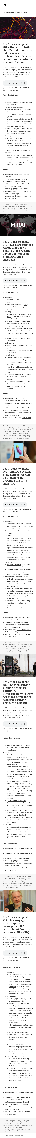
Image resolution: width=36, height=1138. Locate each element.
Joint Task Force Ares (9, 433)
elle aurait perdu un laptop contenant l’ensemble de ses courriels (19, 1017)
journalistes (28, 882)
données (10, 208)
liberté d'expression (22, 1125)
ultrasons (15, 887)
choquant (12, 1061)
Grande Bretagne (27, 880)
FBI (21, 1124)
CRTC (4, 1124)
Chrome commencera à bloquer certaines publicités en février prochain (20, 386)
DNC (15, 646)
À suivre (19, 598)
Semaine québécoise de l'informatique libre (15, 1129)
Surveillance (25, 437)
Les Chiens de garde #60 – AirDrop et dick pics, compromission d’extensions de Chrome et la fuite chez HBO (17, 476)
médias (5, 1127)
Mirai (26, 433)
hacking (19, 431)
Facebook (5, 431)
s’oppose (18, 1032)
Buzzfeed (30, 644)
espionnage (27, 430)
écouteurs (15, 880)
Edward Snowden (14, 1124)
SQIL (11, 979)
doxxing (19, 646)
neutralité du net (13, 435)
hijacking (22, 648)
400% (30, 817)
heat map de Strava (17, 109)
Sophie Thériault (23, 426)
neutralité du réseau (16, 210)
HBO (18, 648)
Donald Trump (19, 430)
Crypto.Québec (16, 710)
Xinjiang (27, 439)
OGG (13, 88)
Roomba (11, 652)
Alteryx (16, 428)
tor (7, 1131)
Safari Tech (11, 524)
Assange (12, 1001)
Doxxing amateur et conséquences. (20, 608)
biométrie (21, 428)
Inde (24, 208)
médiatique (23, 999)
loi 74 (30, 1125)
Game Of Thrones (11, 648)
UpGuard (5, 439)
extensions (25, 646)
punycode (14, 586)
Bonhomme (24, 189)
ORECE (27, 1127)
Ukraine (28, 652)
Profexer (24, 650)
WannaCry (21, 439)
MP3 (16, 88)
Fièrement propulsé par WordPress (13, 1135)
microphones (22, 883)
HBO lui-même (25, 581)
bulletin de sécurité (14, 150)
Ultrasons (10, 827)
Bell (24, 206)
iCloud (4, 882)
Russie (16, 652)
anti (29, 999)
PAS (20, 650)
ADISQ (20, 878)
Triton (9, 321)
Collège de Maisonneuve (25, 1122)
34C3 (25, 304)
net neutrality (6, 210)
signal (29, 885)
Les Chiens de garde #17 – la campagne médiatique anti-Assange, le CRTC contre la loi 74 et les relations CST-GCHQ (16, 924)
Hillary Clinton (26, 1124)
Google (14, 431)
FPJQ (20, 880)
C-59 (8, 302)
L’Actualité (26, 1112)
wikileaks (10, 1131)
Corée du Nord (10, 430)
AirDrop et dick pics (14, 564)
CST (7, 1124)
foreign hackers (18, 1027)
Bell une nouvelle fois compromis (19, 138)
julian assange (12, 1125)
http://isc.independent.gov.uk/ (17, 307)
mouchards (14, 121)
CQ (4, 4)
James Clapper (26, 431)
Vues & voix (26, 196)
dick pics (10, 646)
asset (30, 348)
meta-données (13, 883)
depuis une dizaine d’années (17, 793)
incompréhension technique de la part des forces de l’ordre (18, 557)
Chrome (30, 428)
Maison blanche (19, 433)
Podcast (12, 206)
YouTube (16, 1131)
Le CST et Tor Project (16, 1044)
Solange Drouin (7, 887)
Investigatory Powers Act (17, 800)
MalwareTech (6, 650)
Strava (24, 210)
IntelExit (12, 1047)
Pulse (9, 603)
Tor (14, 989)
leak (27, 648)
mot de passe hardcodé (17, 143)
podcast (5, 437)
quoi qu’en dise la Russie (16, 837)
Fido (30, 646)
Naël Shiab (29, 883)
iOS (23, 882)
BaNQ (25, 644)
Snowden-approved (17, 1035)
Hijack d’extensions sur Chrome (18, 548)
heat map (19, 208)
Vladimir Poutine (13, 439)
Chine (27, 206)
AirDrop (20, 644)
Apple (24, 878)
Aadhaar (20, 206)
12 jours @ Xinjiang (14, 374)
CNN (4, 430)
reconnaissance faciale (14, 437)
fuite (15, 208)
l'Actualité (5, 883)
